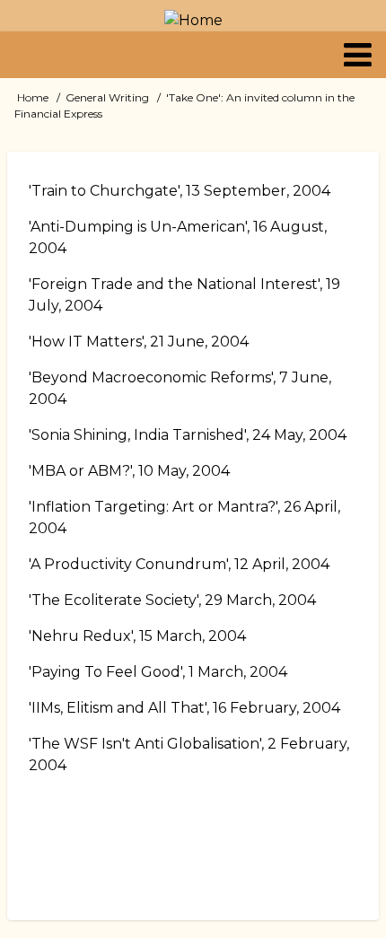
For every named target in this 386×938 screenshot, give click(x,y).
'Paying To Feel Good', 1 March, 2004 (158, 671)
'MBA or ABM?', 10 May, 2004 (129, 470)
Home (32, 97)
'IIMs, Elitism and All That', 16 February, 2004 (184, 707)
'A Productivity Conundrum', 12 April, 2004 (179, 564)
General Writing (107, 97)
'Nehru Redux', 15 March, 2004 (137, 635)
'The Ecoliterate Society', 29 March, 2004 (172, 600)
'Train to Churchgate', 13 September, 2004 (179, 190)
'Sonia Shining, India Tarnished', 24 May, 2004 (188, 434)
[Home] (193, 20)
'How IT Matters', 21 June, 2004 (139, 341)
